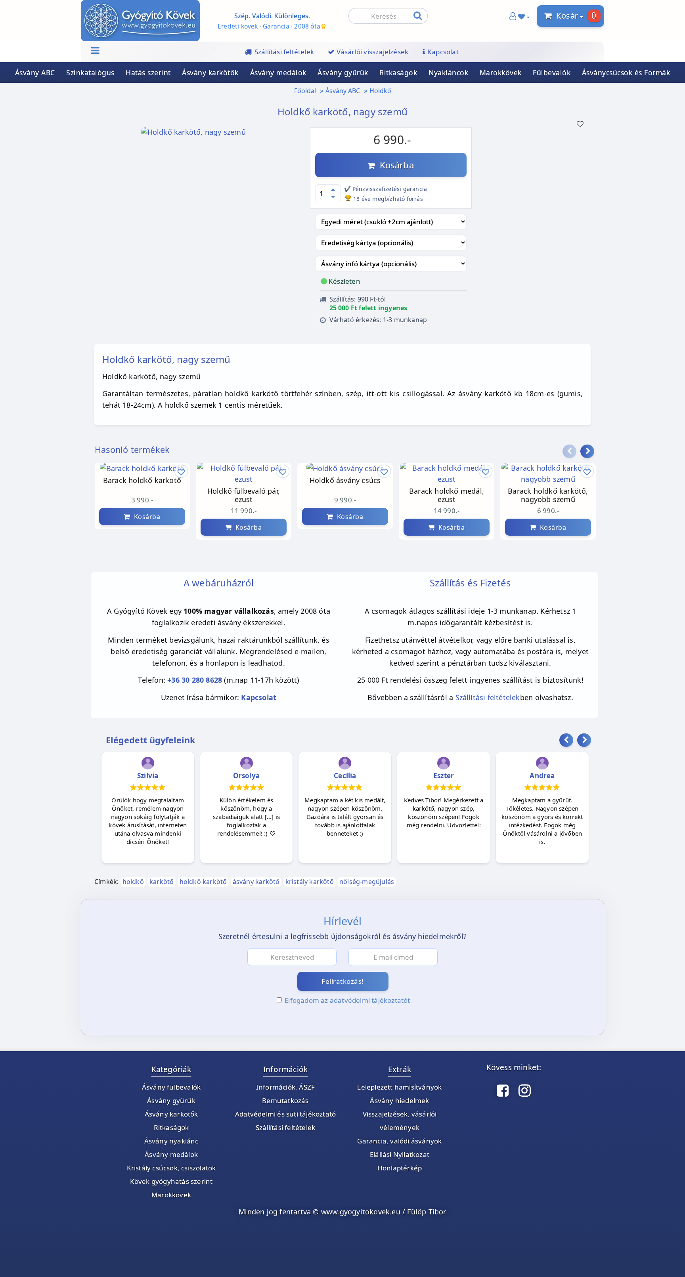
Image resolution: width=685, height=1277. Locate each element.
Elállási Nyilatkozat (399, 1154)
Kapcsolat (258, 697)
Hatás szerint (148, 72)
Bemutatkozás (285, 1100)
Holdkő (380, 90)
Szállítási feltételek (487, 697)
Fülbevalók (551, 72)
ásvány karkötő (256, 881)
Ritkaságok (398, 72)
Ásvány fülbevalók (171, 1087)
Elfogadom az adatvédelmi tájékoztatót (347, 1000)
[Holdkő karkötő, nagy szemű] (193, 134)
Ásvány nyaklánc (171, 1140)
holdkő (133, 881)
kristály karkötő (309, 881)
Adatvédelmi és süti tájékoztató (285, 1114)
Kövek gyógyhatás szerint (171, 1181)
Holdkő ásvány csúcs (345, 480)
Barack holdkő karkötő (142, 480)
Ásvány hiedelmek (399, 1100)
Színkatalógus (90, 72)
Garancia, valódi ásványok (399, 1140)
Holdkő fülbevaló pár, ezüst (243, 495)
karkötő (161, 881)
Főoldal (305, 90)
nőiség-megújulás (366, 881)
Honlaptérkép (399, 1167)
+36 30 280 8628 (194, 680)
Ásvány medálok (278, 72)
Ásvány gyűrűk (343, 72)
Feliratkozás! (342, 981)
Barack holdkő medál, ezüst (446, 495)
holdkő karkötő (203, 881)
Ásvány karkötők (210, 72)
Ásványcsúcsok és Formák (626, 72)
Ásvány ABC (35, 72)
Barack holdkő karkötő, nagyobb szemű (548, 495)
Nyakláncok (448, 72)
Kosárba (394, 165)
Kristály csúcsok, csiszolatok (171, 1167)
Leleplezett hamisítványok (399, 1087)
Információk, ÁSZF (285, 1087)
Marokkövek (501, 72)
